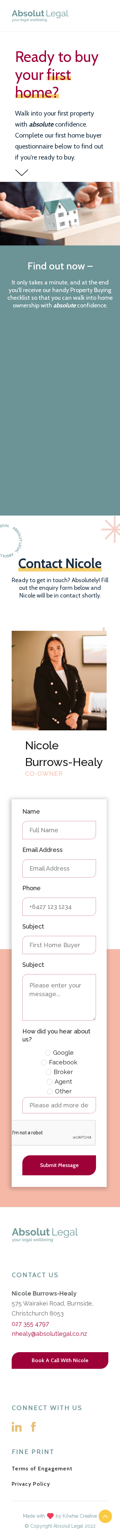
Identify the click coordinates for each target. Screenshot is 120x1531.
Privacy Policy (31, 1484)
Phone (31, 888)
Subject (33, 926)
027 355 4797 (30, 1323)
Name (31, 811)
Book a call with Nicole (60, 1360)
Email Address (42, 849)
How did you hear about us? (56, 1035)
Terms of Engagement (42, 1468)
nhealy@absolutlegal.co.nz (49, 1333)
